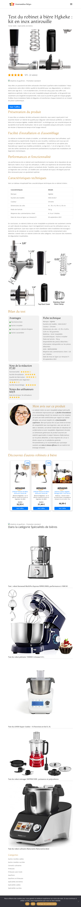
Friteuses (11, 869)
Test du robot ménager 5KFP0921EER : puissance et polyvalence (33, 779)
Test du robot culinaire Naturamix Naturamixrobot (28, 849)
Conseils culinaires (14, 865)
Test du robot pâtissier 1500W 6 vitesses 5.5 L (26, 657)
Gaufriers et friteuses (15, 878)
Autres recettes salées (16, 859)
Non (33, 904)
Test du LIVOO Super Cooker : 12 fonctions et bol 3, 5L (29, 727)
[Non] (78, 901)
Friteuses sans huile (15, 872)
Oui (27, 904)
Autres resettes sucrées (16, 862)
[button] (24, 81)
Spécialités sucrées (15, 888)
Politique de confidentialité (47, 904)
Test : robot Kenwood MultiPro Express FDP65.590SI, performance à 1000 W (38, 586)
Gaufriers (11, 875)
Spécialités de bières (25, 26)
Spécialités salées (14, 885)
